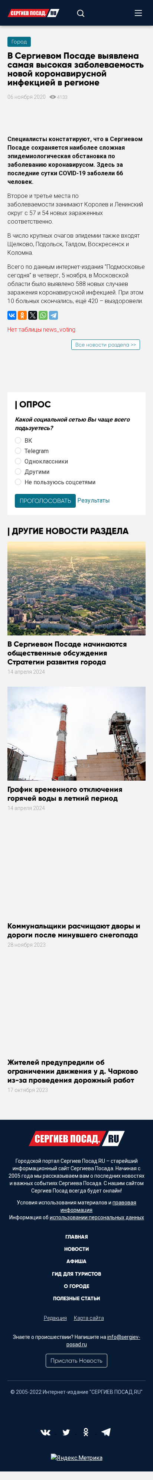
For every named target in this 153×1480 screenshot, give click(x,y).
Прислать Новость (76, 1360)
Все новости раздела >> (105, 345)
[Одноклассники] (22, 315)
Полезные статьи (76, 1298)
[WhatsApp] (43, 315)
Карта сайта (89, 1318)
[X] (32, 315)
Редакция (55, 1318)
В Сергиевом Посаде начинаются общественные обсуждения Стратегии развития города (67, 653)
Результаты (93, 500)
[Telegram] (53, 315)
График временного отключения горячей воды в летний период (65, 794)
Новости (76, 1249)
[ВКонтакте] (11, 315)
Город (19, 42)
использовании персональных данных (97, 1217)
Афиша (76, 1261)
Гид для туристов (76, 1274)
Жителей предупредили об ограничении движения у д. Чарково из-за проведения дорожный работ (72, 1071)
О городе (76, 1286)
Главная (76, 1237)
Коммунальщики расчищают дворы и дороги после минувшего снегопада (73, 930)
